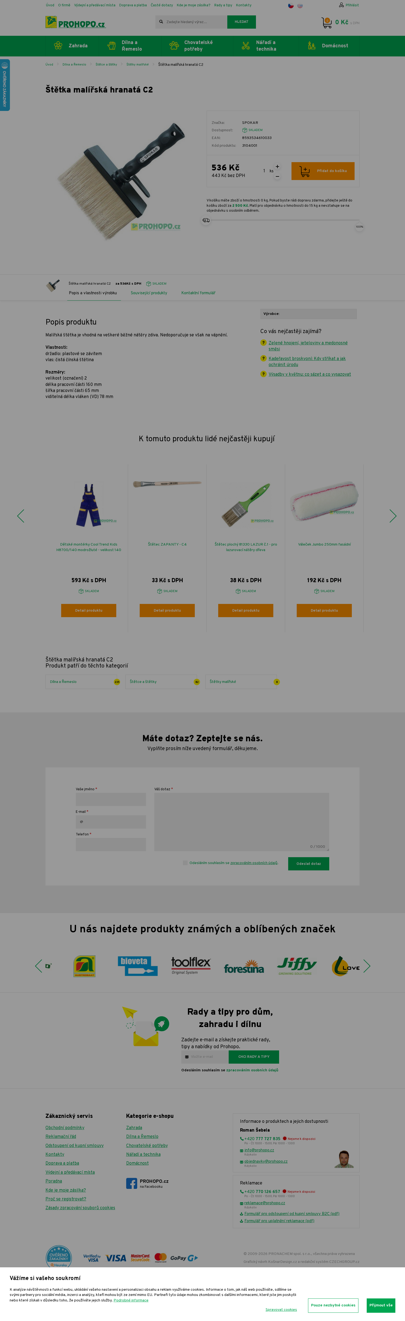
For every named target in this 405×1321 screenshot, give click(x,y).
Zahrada (134, 1128)
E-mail (81, 812)
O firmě (64, 5)
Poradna (53, 1181)
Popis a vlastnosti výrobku (93, 293)
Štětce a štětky (106, 65)
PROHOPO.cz (154, 1184)
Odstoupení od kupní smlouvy (74, 1146)
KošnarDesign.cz (282, 1262)
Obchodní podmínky (64, 1128)
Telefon (82, 834)
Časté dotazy (162, 5)
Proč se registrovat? (65, 1199)
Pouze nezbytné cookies (333, 1305)
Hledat (242, 22)
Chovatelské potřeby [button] (198, 46)
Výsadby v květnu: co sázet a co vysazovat (310, 374)
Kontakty (244, 5)
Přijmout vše (381, 1305)
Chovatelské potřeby (147, 1146)
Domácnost (137, 1163)
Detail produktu (88, 611)
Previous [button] (20, 516)
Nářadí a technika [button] (266, 46)
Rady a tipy (223, 5)
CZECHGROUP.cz (344, 1262)
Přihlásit (352, 5)
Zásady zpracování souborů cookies (80, 1208)
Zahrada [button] (78, 46)
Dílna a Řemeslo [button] (132, 46)
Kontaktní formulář (198, 293)
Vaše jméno (85, 789)
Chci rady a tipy (253, 1057)
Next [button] (393, 516)
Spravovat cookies (281, 1310)
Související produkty (149, 293)
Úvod (50, 5)
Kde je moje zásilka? (193, 5)
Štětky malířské (137, 65)
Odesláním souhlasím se (229, 1070)
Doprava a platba (133, 5)
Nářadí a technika (143, 1154)
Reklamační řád (60, 1137)
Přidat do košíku (332, 171)
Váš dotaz (162, 789)
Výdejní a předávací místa (94, 5)
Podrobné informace (131, 1300)
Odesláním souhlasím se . (234, 863)
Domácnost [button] (335, 46)
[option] (89, 548)
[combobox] (191, 22)
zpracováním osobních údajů (253, 863)
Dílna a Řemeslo (74, 65)
